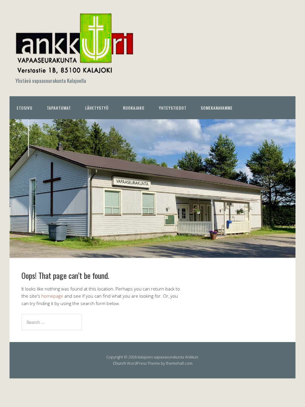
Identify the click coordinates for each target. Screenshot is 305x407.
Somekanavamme (217, 108)
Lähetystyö (97, 108)
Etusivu (24, 108)
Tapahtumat (59, 108)
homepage (52, 296)
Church (119, 363)
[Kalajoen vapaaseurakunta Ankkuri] (75, 70)
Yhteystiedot (172, 108)
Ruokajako (133, 108)
